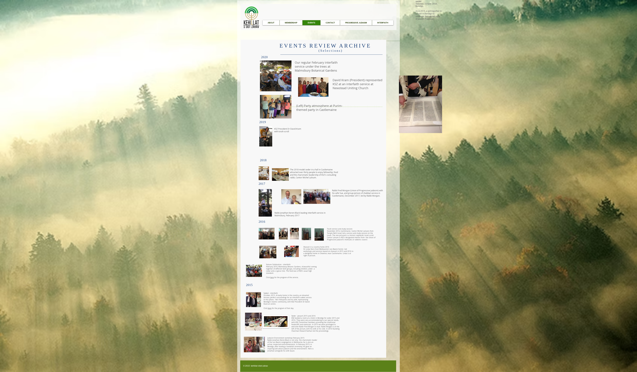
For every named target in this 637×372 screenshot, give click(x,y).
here (272, 277)
